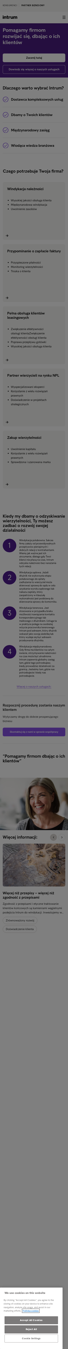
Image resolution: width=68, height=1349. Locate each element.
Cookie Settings (31, 1338)
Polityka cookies (31, 1310)
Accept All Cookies (31, 1320)
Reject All (31, 1329)
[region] (31, 1318)
